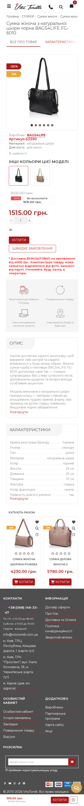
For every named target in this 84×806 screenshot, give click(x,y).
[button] (32, 125)
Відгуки (9, 737)
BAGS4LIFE (36, 135)
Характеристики (60, 42)
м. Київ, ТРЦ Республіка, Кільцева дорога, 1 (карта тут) (19, 646)
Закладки (10, 724)
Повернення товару (18, 730)
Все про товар (23, 42)
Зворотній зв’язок (58, 637)
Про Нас (52, 614)
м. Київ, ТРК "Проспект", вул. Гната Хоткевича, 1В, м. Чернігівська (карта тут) (20, 667)
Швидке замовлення (32, 248)
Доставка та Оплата (60, 620)
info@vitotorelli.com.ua (20, 635)
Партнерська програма (55, 716)
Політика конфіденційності (58, 628)
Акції (48, 731)
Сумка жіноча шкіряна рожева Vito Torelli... (23, 564)
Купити (60, 800)
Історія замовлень (17, 718)
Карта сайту (54, 725)
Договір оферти (57, 607)
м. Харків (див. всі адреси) (16, 685)
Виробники (54, 707)
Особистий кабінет (18, 712)
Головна (12, 16)
